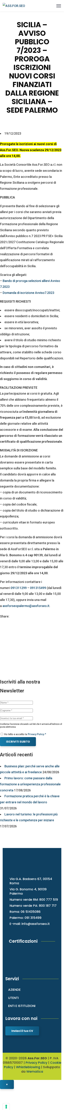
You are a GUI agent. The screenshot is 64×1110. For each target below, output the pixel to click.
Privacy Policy (36, 1062)
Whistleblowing (28, 1067)
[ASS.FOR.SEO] (14, 5)
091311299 (19, 588)
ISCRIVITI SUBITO (18, 742)
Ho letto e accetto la (15, 734)
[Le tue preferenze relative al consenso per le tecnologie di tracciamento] (6, 1106)
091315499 (38, 588)
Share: (4, 616)
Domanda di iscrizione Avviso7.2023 (28, 293)
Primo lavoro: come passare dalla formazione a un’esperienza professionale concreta (30, 784)
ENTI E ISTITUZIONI (21, 1006)
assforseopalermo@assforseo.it (25, 606)
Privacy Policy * (37, 734)
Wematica (34, 1071)
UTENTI (13, 998)
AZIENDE (14, 989)
